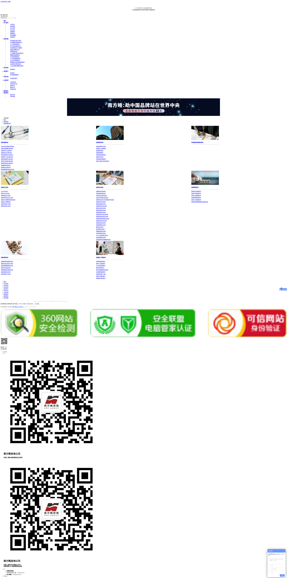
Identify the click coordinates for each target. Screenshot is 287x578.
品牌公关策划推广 (101, 276)
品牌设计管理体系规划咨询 (8, 199)
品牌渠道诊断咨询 (6, 165)
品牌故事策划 (99, 152)
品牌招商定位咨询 (101, 223)
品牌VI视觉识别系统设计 (102, 161)
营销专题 (3, 300)
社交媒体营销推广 (101, 265)
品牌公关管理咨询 (196, 195)
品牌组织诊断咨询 (6, 167)
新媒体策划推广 (100, 267)
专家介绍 (6, 290)
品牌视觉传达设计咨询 (7, 197)
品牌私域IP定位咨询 (101, 220)
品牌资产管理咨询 (196, 191)
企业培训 (6, 292)
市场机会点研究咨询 (101, 195)
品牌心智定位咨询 (101, 208)
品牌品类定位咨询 (101, 210)
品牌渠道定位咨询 (101, 225)
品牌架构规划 (99, 150)
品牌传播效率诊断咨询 (7, 159)
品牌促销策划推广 (101, 261)
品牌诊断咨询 (99, 157)
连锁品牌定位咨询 (101, 237)
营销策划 (31, 300)
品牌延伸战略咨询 (101, 154)
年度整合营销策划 (101, 159)
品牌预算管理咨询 (196, 197)
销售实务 (14, 300)
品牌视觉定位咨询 (101, 212)
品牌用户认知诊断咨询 (7, 157)
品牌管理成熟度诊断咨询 (7, 169)
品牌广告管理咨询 (196, 199)
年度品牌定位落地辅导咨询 (103, 239)
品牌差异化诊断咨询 (6, 152)
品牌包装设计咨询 (6, 206)
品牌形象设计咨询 (6, 204)
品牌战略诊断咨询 (101, 193)
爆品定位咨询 (99, 227)
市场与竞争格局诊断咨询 (7, 146)
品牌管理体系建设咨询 (7, 270)
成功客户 (6, 288)
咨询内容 (6, 285)
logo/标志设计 (4, 191)
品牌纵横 (8, 300)
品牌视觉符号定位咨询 (102, 214)
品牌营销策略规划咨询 (7, 265)
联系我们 (6, 296)
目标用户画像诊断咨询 (102, 197)
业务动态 (6, 287)
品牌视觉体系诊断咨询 (7, 163)
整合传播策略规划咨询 (102, 270)
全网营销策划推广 (101, 272)
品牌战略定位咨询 (101, 146)
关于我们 (6, 283)
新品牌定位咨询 (100, 229)
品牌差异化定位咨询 (101, 206)
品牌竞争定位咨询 (101, 202)
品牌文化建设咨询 (6, 267)
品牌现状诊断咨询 (101, 191)
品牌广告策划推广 (101, 263)
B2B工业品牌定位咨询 (102, 235)
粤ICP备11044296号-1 (18, 306)
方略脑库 (19, 300)
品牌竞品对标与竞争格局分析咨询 (105, 199)
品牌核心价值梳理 (101, 148)
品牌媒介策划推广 (101, 278)
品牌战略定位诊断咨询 (7, 154)
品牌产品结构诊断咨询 (7, 161)
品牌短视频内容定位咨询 (102, 218)
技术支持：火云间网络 (30, 306)
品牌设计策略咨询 (6, 202)
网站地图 (6, 297)
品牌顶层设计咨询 (6, 274)
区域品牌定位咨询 (101, 233)
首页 (5, 120)
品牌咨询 (6, 121)
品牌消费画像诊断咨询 (7, 148)
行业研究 (25, 300)
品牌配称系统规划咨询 (7, 261)
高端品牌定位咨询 (101, 231)
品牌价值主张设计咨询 (7, 263)
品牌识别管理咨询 (196, 193)
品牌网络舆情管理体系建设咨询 (199, 202)
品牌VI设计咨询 (5, 193)
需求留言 (6, 294)
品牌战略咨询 (7, 123)
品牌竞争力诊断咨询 (6, 150)
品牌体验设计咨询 (6, 195)
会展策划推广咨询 (101, 274)
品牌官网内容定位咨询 (102, 216)
